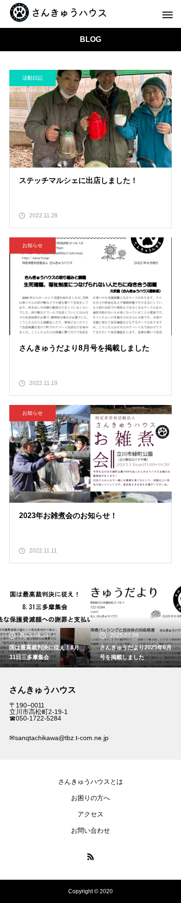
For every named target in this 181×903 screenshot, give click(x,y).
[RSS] (90, 856)
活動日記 (32, 78)
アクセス (90, 814)
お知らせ (32, 245)
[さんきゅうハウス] (61, 14)
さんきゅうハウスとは (90, 781)
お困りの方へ (90, 798)
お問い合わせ (90, 830)
